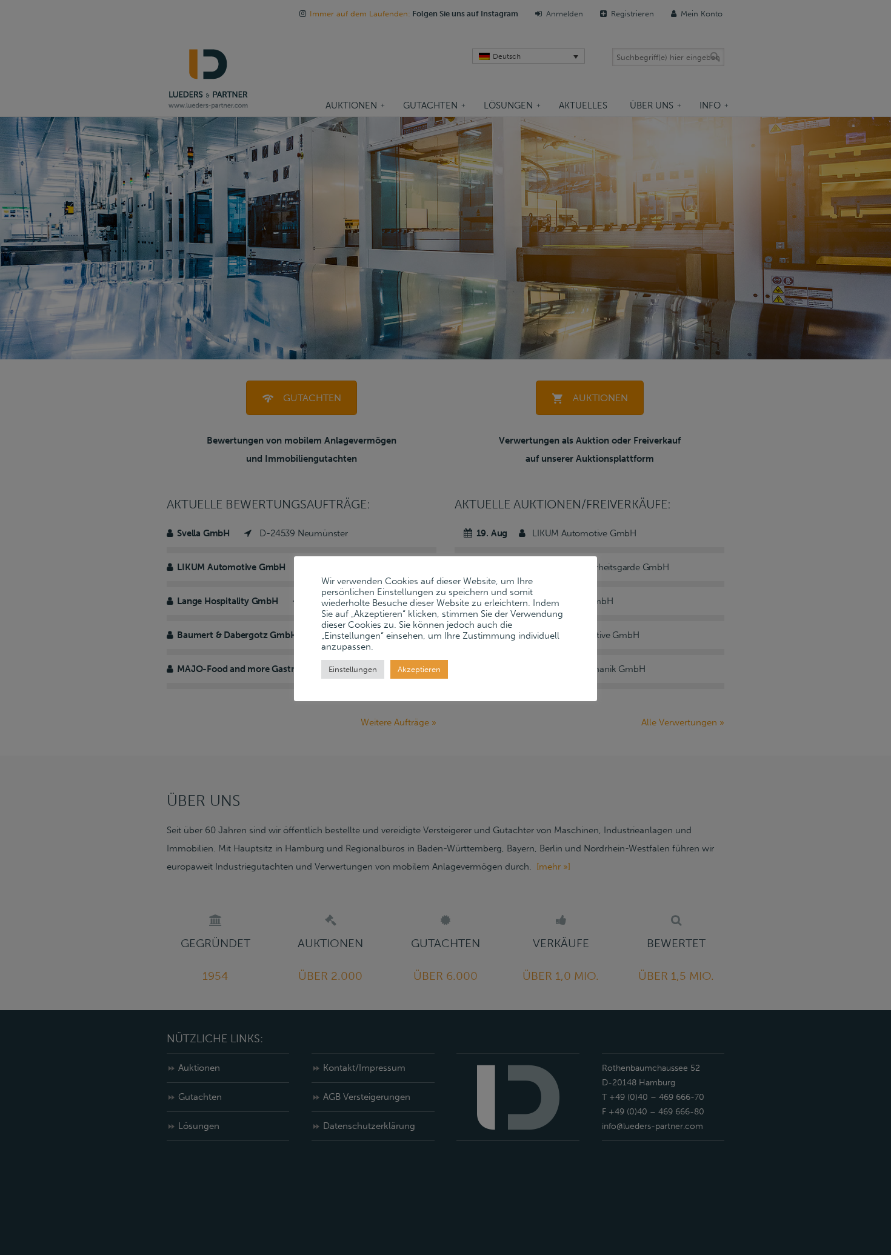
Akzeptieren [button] (419, 669)
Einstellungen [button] (353, 669)
